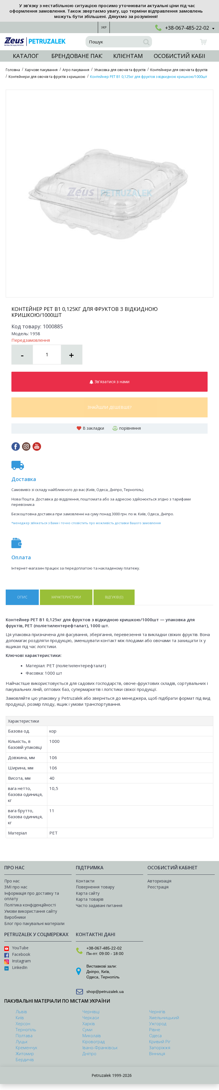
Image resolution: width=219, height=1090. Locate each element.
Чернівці (91, 1011)
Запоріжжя (159, 1047)
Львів (21, 1011)
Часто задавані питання (99, 905)
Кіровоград (93, 1041)
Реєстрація (158, 887)
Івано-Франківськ (100, 1047)
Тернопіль (110, 977)
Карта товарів (90, 899)
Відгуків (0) (114, 597)
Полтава (24, 1035)
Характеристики (66, 597)
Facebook (21, 954)
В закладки (93, 428)
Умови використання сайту (30, 911)
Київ (105, 971)
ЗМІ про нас (15, 887)
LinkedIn (19, 967)
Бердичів (25, 1059)
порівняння (130, 428)
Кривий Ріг (160, 1041)
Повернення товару (95, 887)
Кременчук (26, 1047)
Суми (87, 1029)
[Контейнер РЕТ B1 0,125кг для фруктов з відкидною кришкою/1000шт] (109, 193)
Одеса (92, 977)
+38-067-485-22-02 (104, 948)
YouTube (20, 947)
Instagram (21, 961)
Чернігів (157, 1011)
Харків (88, 1023)
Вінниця (157, 1053)
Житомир (25, 1053)
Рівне (154, 1029)
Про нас (12, 881)
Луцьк (22, 1041)
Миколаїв (91, 1035)
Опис (22, 597)
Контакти (85, 881)
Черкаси (90, 1017)
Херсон (23, 1023)
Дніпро (92, 971)
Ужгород (157, 1023)
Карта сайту (88, 893)
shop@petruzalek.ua (105, 991)
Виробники (15, 917)
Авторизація (159, 881)
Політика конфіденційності (30, 905)
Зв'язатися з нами (111, 381)
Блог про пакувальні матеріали (34, 923)
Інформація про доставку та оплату (31, 896)
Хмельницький (164, 1017)
